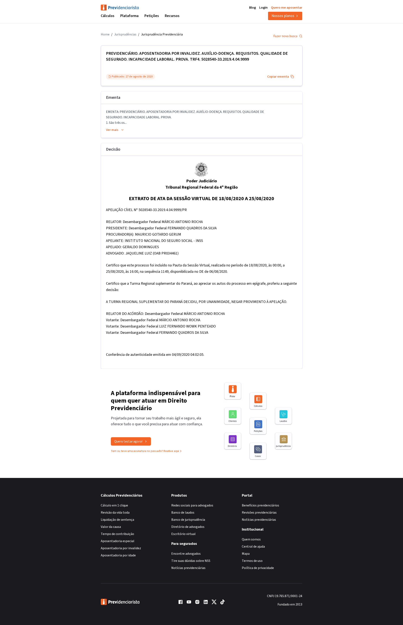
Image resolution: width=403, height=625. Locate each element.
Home (105, 34)
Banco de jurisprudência (188, 520)
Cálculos (107, 15)
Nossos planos (282, 15)
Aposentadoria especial (117, 541)
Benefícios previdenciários (260, 505)
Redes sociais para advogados (192, 505)
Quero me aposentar (286, 7)
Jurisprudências (125, 34)
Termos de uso (252, 561)
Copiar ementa (278, 76)
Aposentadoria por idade (118, 555)
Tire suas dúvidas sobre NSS (190, 561)
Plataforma (129, 15)
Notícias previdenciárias (188, 568)
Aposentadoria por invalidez (121, 548)
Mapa (246, 554)
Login (263, 7)
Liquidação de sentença (117, 520)
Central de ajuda (253, 546)
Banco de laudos (182, 512)
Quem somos (251, 539)
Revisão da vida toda (115, 512)
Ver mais (112, 130)
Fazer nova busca (285, 36)
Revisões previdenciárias (259, 512)
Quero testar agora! (128, 441)
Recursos (172, 15)
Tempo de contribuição (117, 534)
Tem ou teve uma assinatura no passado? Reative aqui (145, 451)
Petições (151, 15)
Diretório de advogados (187, 527)
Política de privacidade (258, 568)
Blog (252, 7)
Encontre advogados (186, 554)
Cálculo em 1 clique (114, 505)
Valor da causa (111, 527)
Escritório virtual (183, 534)
